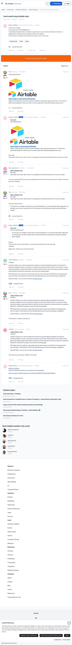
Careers (10, 582)
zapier (27, 41)
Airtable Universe (13, 570)
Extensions (11, 478)
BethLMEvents (12, 440)
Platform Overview (14, 470)
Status (10, 589)
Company (11, 574)
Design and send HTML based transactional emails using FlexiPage (23, 405)
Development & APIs (9, 396)
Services (10, 555)
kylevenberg (11, 446)
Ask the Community (21, 9)
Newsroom (11, 593)
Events (10, 528)
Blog (9, 586)
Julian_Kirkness (13, 260)
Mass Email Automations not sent (13, 416)
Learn (9, 520)
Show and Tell (7, 407)
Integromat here (37, 279)
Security (36, 613)
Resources (11, 547)
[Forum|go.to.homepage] (13, 3)
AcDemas (10, 435)
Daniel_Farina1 (13, 366)
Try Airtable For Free (14, 597)
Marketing (11, 501)
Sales (9, 512)
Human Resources (14, 509)
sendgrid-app (13, 41)
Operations (11, 505)
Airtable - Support (28, 90)
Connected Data (13, 489)
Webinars (11, 543)
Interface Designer (8, 412)
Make (21, 41)
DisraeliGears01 (12, 451)
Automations (7, 401)
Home (3, 9)
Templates (11, 566)
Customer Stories (13, 539)
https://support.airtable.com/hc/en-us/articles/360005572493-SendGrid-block (32, 373)
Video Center (12, 532)
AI (8, 486)
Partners (10, 551)
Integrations (12, 474)
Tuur (10, 72)
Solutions (11, 493)
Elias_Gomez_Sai (14, 168)
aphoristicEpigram (13, 430)
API (36, 618)
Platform (11, 466)
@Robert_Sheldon (14, 368)
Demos (10, 536)
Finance (10, 516)
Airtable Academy (13, 524)
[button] (2, 4)
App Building (12, 482)
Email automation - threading (12, 394)
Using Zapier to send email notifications (22, 99)
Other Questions (33, 9)
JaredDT (11, 329)
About (10, 578)
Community (10, 9)
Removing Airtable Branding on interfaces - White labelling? (20, 410)
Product (10, 497)
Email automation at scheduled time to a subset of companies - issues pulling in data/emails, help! (32, 399)
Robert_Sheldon (13, 25)
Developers (11, 559)
